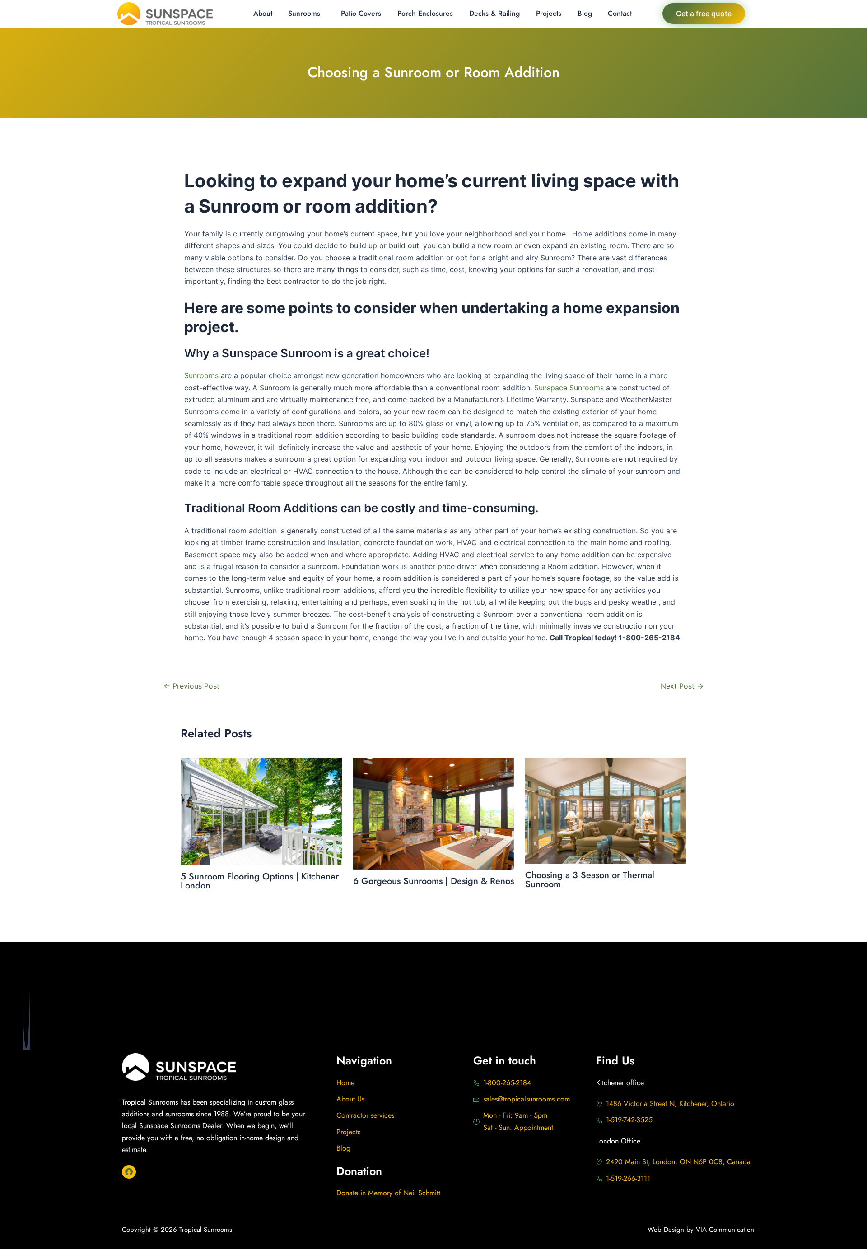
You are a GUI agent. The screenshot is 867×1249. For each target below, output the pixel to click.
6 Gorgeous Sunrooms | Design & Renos (433, 881)
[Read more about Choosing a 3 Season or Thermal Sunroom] (605, 809)
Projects (548, 13)
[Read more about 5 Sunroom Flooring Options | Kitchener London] (261, 810)
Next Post (682, 685)
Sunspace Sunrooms (569, 387)
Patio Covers (361, 13)
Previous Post (191, 685)
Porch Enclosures (425, 13)
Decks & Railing (494, 13)
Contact (620, 13)
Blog (585, 13)
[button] (306, 13)
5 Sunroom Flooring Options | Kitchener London (260, 881)
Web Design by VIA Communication (701, 1230)
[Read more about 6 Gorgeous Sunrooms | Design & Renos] (433, 812)
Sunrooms (304, 13)
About (262, 13)
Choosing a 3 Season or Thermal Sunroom (589, 880)
